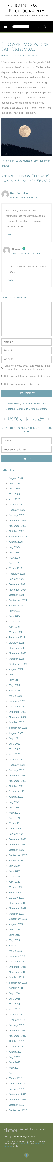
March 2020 (15, 887)
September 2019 (18, 919)
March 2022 (15, 759)
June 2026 (14, 488)
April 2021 (14, 818)
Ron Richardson (19, 193)
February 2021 (17, 828)
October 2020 (16, 850)
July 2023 (14, 674)
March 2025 (15, 568)
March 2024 (15, 632)
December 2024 (17, 584)
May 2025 (14, 557)
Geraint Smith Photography (26, 8)
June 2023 (14, 680)
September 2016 (18, 1110)
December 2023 (17, 648)
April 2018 (14, 1009)
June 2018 (14, 998)
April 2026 (14, 499)
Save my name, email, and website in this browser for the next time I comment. (27, 367)
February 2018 (17, 1020)
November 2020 (17, 844)
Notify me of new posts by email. (22, 384)
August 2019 (16, 924)
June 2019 (14, 934)
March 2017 (15, 1078)
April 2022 (14, 754)
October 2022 (16, 722)
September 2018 (18, 982)
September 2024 (18, 600)
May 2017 (14, 1067)
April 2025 (14, 563)
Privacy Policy (23, 1143)
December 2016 (17, 1094)
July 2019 (14, 929)
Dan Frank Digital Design (24, 1136)
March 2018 (15, 1014)
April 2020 (14, 881)
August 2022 (16, 733)
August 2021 (16, 796)
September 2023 (18, 664)
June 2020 (14, 871)
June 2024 (14, 616)
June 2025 (14, 552)
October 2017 (16, 1041)
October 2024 (16, 594)
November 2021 (17, 780)
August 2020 (16, 860)
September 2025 (18, 536)
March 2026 (15, 504)
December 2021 (17, 775)
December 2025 (17, 520)
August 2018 (16, 988)
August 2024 (16, 605)
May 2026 (14, 494)
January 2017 (16, 1089)
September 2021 (18, 791)
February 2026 (17, 510)
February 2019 (17, 956)
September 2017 (18, 1046)
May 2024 (14, 621)
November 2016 (17, 1099)
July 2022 (14, 738)
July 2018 (14, 993)
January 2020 (16, 897)
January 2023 (16, 706)
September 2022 (18, 727)
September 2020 (18, 855)
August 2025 (16, 541)
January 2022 (16, 770)
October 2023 (16, 658)
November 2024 (17, 589)
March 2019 (15, 951)
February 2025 (17, 573)
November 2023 (17, 653)
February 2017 (17, 1083)
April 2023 (14, 690)
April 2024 (14, 626)
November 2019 (17, 908)
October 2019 (16, 913)
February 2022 (17, 765)
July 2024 (14, 611)
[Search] (37, 26)
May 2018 (14, 1004)
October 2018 (16, 977)
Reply (8, 234)
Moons (37, 403)
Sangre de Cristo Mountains (32, 409)
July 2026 (14, 483)
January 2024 (16, 642)
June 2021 (14, 807)
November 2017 (17, 1035)
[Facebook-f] (26, 1155)
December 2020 (17, 839)
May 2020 (14, 876)
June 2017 (14, 1062)
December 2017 (17, 1030)
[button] (5, 26)
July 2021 (14, 802)
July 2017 (14, 1057)
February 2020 (17, 892)
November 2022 (17, 717)
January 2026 (16, 515)
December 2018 (17, 966)
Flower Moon (13, 403)
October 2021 (16, 786)
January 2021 (16, 834)
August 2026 (16, 478)
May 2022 (14, 749)
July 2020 (14, 865)
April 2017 (14, 1073)
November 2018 (17, 972)
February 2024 (17, 637)
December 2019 (17, 903)
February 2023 (17, 701)
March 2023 (15, 696)
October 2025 (16, 531)
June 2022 (14, 743)
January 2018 (16, 1025)
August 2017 (16, 1051)
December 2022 (17, 711)
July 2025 (14, 547)
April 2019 (14, 945)
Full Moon (27, 403)
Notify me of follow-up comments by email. (27, 376)
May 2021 (14, 812)
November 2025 (17, 525)
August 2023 (16, 669)
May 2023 (14, 685)
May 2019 (14, 940)
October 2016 (16, 1105)
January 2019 (16, 961)
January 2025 (16, 579)
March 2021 (15, 823)
